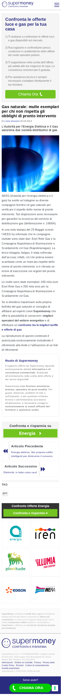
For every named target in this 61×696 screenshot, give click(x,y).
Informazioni (7, 662)
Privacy (37, 662)
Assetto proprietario (11, 668)
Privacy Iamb (49, 662)
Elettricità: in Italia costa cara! (20, 472)
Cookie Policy (8, 665)
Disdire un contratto (24, 662)
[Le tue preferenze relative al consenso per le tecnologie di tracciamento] (55, 688)
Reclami (20, 665)
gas (5, 492)
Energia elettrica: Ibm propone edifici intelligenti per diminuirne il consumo (32, 454)
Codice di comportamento (37, 665)
